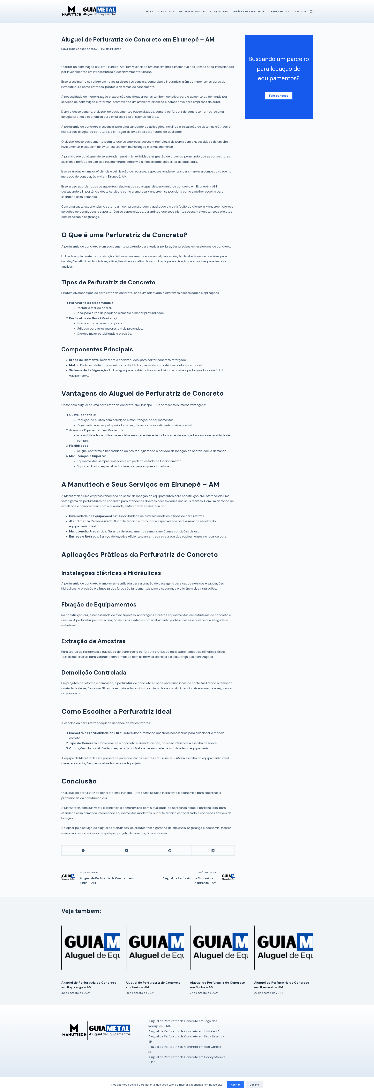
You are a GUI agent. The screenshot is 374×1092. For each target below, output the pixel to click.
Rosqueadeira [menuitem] (219, 11)
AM (107, 49)
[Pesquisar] (311, 11)
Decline (254, 1084)
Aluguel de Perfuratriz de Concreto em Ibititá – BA (184, 1031)
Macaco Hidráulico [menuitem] (192, 11)
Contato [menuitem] (300, 11)
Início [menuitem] (149, 11)
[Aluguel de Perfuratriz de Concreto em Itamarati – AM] (283, 948)
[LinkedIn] (213, 851)
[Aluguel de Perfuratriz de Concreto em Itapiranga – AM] (90, 948)
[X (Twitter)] (126, 851)
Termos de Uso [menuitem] (279, 11)
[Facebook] (83, 851)
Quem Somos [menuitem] (166, 11)
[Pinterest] (169, 851)
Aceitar (235, 1084)
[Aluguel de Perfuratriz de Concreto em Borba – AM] (219, 948)
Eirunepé (115, 49)
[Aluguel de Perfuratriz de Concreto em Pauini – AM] (155, 948)
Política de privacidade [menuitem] (249, 11)
